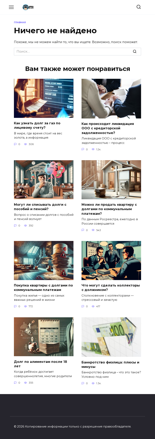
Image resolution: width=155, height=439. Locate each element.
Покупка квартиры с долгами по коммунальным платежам (43, 287)
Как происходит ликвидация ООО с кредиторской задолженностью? (108, 128)
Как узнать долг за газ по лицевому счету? (37, 125)
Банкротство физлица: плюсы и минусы (110, 364)
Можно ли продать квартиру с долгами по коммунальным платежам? (109, 209)
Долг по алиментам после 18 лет (40, 364)
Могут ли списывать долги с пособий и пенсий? (40, 207)
